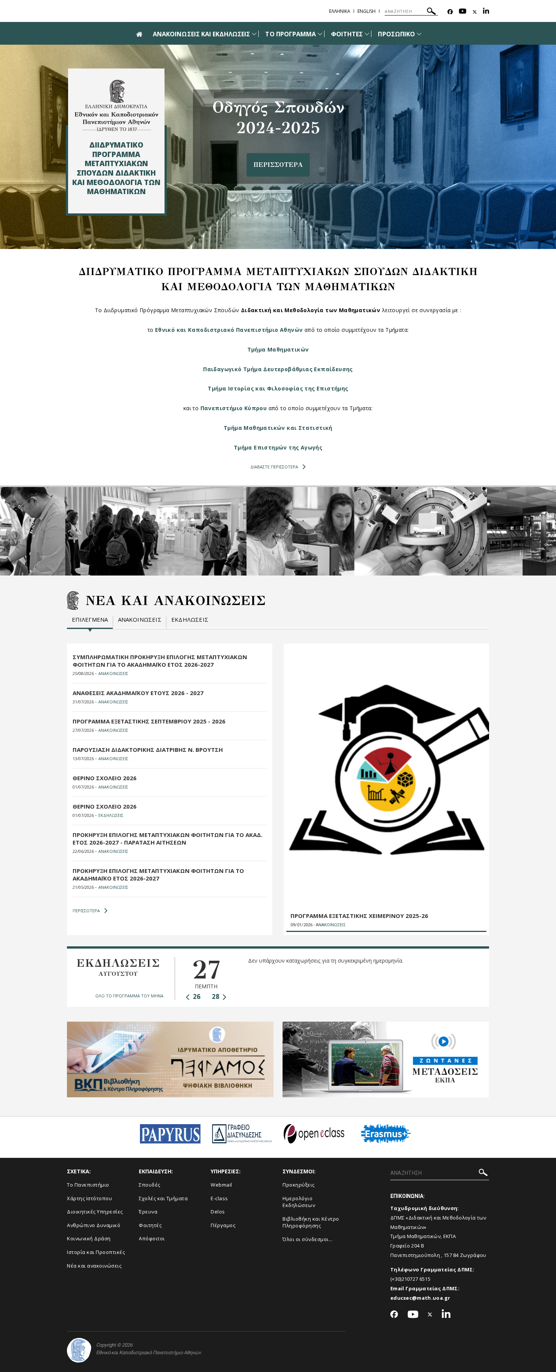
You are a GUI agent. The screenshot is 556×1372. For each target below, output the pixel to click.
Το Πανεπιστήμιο (88, 1184)
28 (216, 996)
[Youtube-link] (462, 12)
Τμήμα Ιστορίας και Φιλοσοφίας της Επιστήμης (278, 388)
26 (195, 996)
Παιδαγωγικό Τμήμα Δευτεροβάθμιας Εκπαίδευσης (278, 369)
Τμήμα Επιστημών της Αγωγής (278, 447)
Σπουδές (149, 1184)
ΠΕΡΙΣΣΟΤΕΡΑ (86, 910)
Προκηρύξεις (299, 1184)
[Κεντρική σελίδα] (116, 105)
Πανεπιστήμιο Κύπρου (233, 408)
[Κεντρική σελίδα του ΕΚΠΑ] (79, 1350)
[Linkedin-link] (486, 12)
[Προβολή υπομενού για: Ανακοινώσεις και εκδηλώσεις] (254, 33)
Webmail (221, 1184)
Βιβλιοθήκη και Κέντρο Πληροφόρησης (311, 1222)
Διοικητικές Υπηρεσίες (95, 1211)
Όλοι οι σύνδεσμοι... (307, 1239)
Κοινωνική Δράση (89, 1238)
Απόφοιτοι (152, 1238)
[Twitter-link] (474, 12)
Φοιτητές (150, 1225)
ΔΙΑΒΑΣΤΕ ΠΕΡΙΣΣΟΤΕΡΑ (274, 467)
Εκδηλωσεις (189, 619)
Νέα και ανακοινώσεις (94, 1265)
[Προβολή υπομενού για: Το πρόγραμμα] (320, 33)
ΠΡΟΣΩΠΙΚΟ (396, 34)
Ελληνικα (339, 11)
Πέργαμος (223, 1225)
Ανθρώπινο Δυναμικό (93, 1225)
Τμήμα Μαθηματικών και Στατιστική (278, 427)
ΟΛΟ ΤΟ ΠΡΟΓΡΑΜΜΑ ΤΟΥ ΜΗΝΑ (129, 996)
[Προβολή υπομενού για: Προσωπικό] (419, 33)
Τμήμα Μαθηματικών (278, 349)
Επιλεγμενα (90, 619)
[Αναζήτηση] (431, 12)
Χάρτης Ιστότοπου (89, 1198)
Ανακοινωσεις (140, 619)
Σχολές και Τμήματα (163, 1198)
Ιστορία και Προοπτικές (96, 1252)
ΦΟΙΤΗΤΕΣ (347, 34)
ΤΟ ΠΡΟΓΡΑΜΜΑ (290, 34)
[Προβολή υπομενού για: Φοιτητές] (367, 33)
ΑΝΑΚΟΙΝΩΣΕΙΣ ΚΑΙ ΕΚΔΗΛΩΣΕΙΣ (201, 34)
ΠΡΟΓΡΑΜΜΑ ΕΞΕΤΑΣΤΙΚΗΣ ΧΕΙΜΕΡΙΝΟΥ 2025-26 (359, 915)
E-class (219, 1198)
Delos (218, 1211)
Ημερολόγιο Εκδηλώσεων (299, 1202)
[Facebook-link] (450, 12)
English (366, 11)
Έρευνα (148, 1211)
